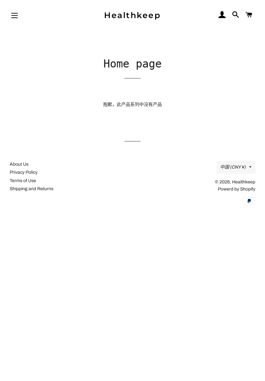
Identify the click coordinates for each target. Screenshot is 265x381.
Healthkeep (132, 15)
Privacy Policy (23, 172)
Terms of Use (23, 180)
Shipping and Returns (31, 188)
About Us (19, 164)
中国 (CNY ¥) (233, 167)
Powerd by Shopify (236, 189)
